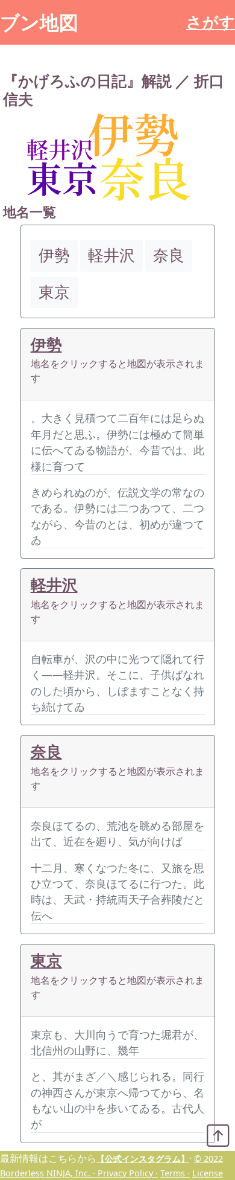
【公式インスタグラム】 (142, 1158)
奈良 (46, 751)
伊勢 (46, 344)
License (207, 1173)
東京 (46, 960)
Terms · (175, 1173)
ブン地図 (39, 22)
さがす (210, 22)
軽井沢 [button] (111, 255)
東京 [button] (54, 292)
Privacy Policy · (128, 1173)
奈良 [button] (168, 255)
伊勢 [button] (54, 255)
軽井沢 (54, 584)
